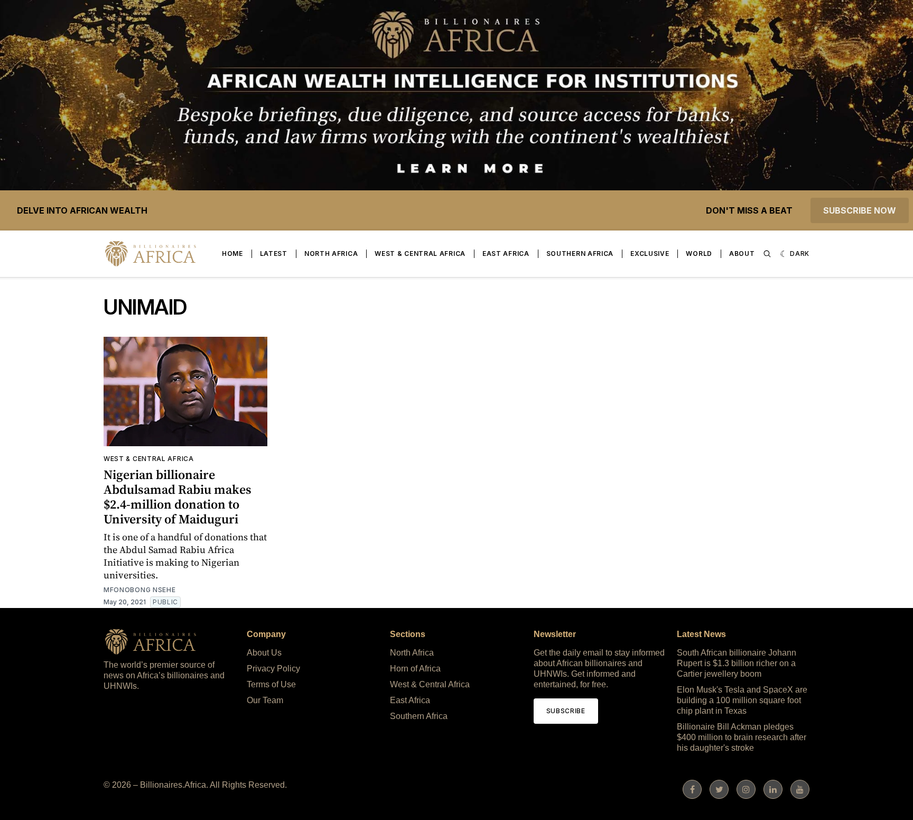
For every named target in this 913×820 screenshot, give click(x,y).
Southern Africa (580, 253)
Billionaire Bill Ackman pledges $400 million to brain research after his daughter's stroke (741, 737)
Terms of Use (271, 684)
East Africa (505, 253)
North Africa (331, 253)
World (699, 253)
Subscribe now (859, 210)
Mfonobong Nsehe (140, 590)
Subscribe (565, 711)
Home (232, 253)
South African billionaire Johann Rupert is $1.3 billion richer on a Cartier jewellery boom (736, 663)
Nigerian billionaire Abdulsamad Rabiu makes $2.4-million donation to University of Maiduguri (177, 497)
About (742, 253)
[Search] (767, 254)
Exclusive (649, 253)
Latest (273, 253)
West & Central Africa (420, 253)
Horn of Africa (415, 668)
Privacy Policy (273, 668)
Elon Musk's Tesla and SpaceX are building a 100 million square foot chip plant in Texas (742, 700)
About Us (264, 652)
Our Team (265, 700)
